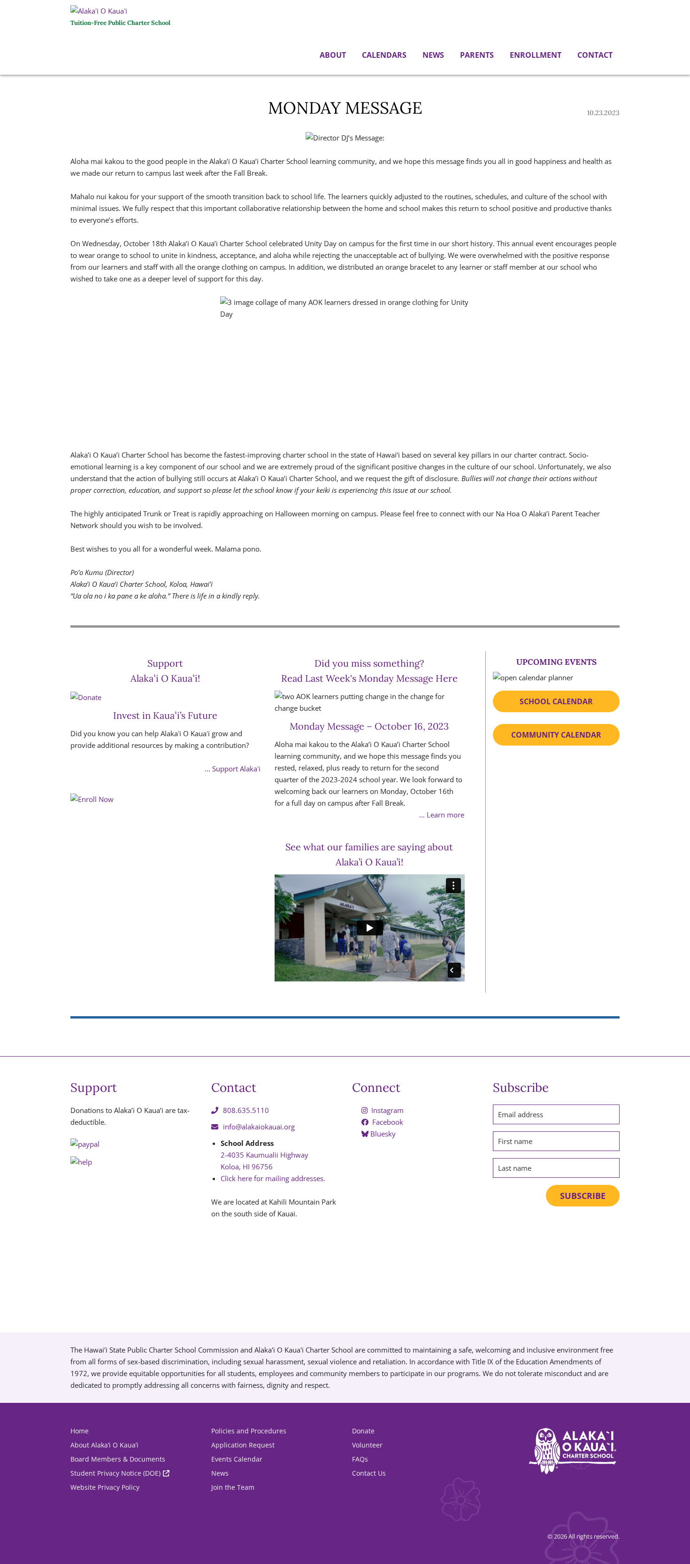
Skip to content (2, 76)
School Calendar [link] (556, 701)
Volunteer (367, 1444)
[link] (165, 889)
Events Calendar (236, 1459)
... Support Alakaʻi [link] (233, 768)
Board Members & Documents (117, 1459)
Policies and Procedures (248, 1430)
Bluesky (382, 1133)
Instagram (386, 1110)
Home (79, 1430)
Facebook (386, 1122)
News (432, 55)
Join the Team (232, 1487)
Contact (594, 55)
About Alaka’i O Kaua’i (104, 1444)
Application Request (243, 1444)
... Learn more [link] (441, 814)
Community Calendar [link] (556, 735)
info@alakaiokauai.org (259, 1126)
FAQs (360, 1459)
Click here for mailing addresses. (273, 1178)
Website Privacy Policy (104, 1487)
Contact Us (369, 1473)
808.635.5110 (246, 1110)
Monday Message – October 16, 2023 (369, 726)
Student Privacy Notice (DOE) (115, 1473)
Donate (363, 1430)
